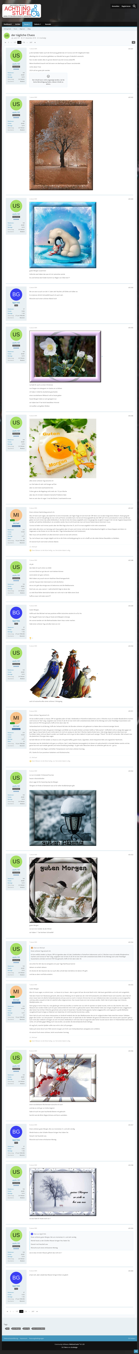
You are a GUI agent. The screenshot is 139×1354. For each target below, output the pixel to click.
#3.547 (131, 508)
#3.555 (131, 985)
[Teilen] (133, 42)
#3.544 (131, 287)
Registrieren (126, 6)
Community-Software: (69, 1344)
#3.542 (131, 97)
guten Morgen (16, 1328)
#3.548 (131, 560)
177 (15, 42)
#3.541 (131, 49)
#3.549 (131, 606)
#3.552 (131, 771)
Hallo (7, 1328)
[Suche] (134, 6)
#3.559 (131, 1228)
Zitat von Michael (39, 948)
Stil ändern (131, 1338)
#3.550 (131, 646)
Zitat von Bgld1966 (40, 1234)
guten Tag (26, 1328)
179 (23, 42)
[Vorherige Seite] (5, 42)
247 (31, 42)
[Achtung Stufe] (21, 11)
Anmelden (115, 6)
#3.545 (131, 328)
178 (19, 42)
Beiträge (10, 77)
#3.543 (131, 199)
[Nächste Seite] (35, 42)
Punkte (9, 75)
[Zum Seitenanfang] (136, 1351)
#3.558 (131, 1165)
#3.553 (131, 855)
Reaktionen (11, 72)
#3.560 (131, 1271)
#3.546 (131, 416)
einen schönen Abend (38, 1328)
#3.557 (131, 1125)
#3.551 (131, 711)
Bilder (9, 538)
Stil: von (70, 1347)
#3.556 (131, 1051)
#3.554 (131, 942)
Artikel (9, 534)
